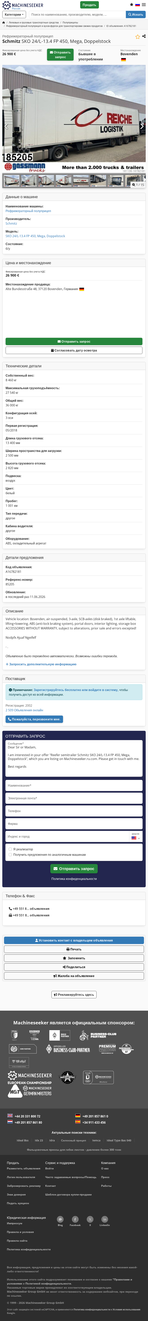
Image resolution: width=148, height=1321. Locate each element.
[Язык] (137, 4)
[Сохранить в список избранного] (137, 36)
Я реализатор (23, 849)
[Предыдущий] (6, 126)
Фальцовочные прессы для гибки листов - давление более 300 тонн (74, 1149)
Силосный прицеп (73, 1140)
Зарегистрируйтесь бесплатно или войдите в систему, (76, 690)
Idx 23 (39, 1140)
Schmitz (11, 223)
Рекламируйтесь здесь (75, 994)
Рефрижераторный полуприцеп (28, 211)
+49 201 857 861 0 (95, 1116)
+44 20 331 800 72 (27, 1116)
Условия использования (126, 1309)
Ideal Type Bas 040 (119, 1140)
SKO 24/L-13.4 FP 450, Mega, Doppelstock (35, 236)
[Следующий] (142, 126)
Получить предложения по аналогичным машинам (49, 854)
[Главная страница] (3, 22)
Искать (137, 14)
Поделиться (75, 967)
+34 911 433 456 (94, 1122)
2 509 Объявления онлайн (24, 710)
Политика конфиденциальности (74, 879)
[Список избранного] (131, 4)
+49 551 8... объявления (31, 909)
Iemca (96, 1140)
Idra (52, 1140)
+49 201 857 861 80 (28, 1122)
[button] (144, 4)
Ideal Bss (23, 1140)
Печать (76, 949)
